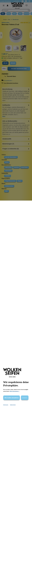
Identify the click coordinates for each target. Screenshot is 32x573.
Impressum (5, 404)
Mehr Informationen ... (14, 391)
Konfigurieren (24, 397)
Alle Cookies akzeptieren (11, 397)
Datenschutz (13, 404)
